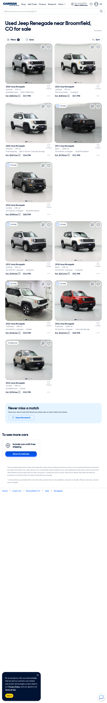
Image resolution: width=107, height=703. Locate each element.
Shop (23, 4)
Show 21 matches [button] (21, 454)
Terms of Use (10, 690)
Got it (9, 696)
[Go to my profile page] (99, 4)
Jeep (47, 490)
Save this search (23, 417)
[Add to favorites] (48, 47)
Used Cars (17, 490)
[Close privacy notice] (38, 675)
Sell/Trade (32, 4)
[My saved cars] (91, 4)
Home (5, 490)
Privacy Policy (14, 687)
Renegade (58, 490)
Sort (98, 39)
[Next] (49, 63)
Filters (15, 39)
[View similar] (43, 47)
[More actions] (48, 96)
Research (52, 4)
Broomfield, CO (33, 490)
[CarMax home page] (11, 4)
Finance (42, 4)
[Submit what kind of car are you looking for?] (101, 11)
